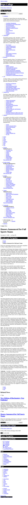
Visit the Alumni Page (8, 202)
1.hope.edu (8, 151)
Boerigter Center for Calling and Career (14, 112)
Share (4, 387)
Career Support (9, 200)
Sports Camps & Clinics (11, 125)
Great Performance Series (11, 86)
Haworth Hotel (9, 213)
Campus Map (9, 158)
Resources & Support (10, 26)
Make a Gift (8, 197)
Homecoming (9, 193)
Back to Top (3, 495)
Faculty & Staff (6, 162)
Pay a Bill (8, 179)
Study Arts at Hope (10, 91)
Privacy (5, 464)
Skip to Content (4, 1)
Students (5, 147)
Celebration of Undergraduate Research (14, 75)
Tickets (7, 124)
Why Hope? (8, 45)
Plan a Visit (8, 195)
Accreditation (6, 460)
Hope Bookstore (9, 104)
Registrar (8, 29)
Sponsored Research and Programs (13, 71)
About (4, 136)
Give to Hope (6, 486)
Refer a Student (9, 201)
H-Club (7, 134)
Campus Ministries (10, 101)
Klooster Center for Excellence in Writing (15, 72)
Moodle (7, 155)
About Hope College (10, 212)
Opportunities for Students (11, 68)
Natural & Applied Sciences (12, 28)
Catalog (7, 34)
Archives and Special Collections (13, 70)
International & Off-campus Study (13, 24)
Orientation (8, 178)
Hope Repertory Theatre (11, 87)
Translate (13, 221)
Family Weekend (9, 183)
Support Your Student (10, 184)
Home (4, 240)
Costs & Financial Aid (10, 46)
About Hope (6, 478)
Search (20, 13)
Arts (4, 76)
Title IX (5, 457)
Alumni (5, 190)
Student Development (10, 100)
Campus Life (6, 92)
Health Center (9, 107)
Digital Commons (10, 66)
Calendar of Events (10, 207)
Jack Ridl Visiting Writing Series (13, 88)
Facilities (8, 130)
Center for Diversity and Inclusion (13, 109)
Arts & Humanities (10, 25)
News (4, 140)
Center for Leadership (10, 69)
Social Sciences (9, 30)
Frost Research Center (10, 74)
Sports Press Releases (10, 127)
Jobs (4, 144)
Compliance (5, 459)
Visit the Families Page (8, 188)
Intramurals (8, 128)
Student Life (8, 102)
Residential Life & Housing (12, 105)
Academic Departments (11, 23)
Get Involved (9, 182)
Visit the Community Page (9, 217)
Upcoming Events (10, 199)
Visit (7, 52)
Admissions (5, 35)
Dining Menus (9, 157)
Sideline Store (9, 129)
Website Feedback (7, 461)
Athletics (5, 115)
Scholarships (8, 48)
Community (5, 205)
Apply (7, 51)
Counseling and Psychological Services (14, 113)
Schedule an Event (10, 166)
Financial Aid (9, 180)
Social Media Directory (8, 448)
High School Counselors (11, 53)
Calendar (5, 141)
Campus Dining (9, 106)
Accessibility (6, 462)
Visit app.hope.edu (7, 159)
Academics (5, 16)
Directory (5, 223)
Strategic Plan (9, 167)
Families (5, 175)
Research (5, 57)
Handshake (8, 156)
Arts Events (8, 210)
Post (4, 389)
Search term (3, 13)
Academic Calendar (10, 185)
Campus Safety (9, 110)
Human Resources (10, 168)
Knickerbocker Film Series (11, 89)
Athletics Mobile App (10, 133)
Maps (4, 142)
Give (4, 145)
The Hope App (9, 150)
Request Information (10, 56)
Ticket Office (9, 84)
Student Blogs (9, 54)
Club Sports (8, 132)
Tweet (4, 388)
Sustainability (9, 111)
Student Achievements (11, 47)
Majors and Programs (10, 49)
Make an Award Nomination (12, 194)
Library (7, 31)
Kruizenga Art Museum (11, 83)
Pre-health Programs (10, 33)
